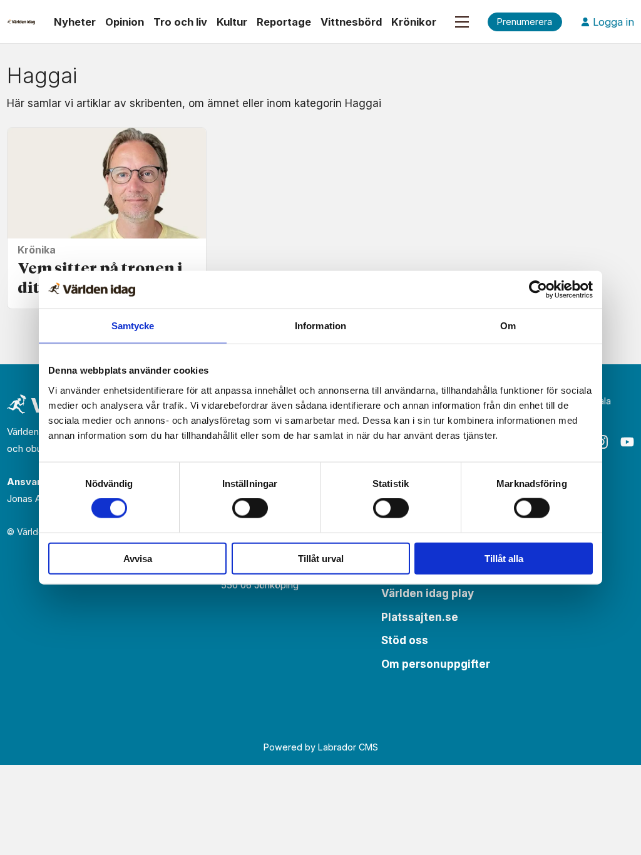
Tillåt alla (504, 558)
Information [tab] (320, 325)
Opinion (124, 22)
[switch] (250, 508)
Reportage (284, 22)
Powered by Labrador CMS (321, 747)
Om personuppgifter (435, 664)
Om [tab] (508, 325)
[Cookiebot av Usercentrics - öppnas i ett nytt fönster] (538, 289)
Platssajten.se (419, 617)
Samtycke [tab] (133, 325)
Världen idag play (427, 593)
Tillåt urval (321, 558)
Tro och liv (180, 22)
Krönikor (413, 22)
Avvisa (137, 558)
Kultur (232, 22)
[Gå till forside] (21, 22)
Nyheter (75, 22)
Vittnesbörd (351, 22)
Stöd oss (404, 640)
